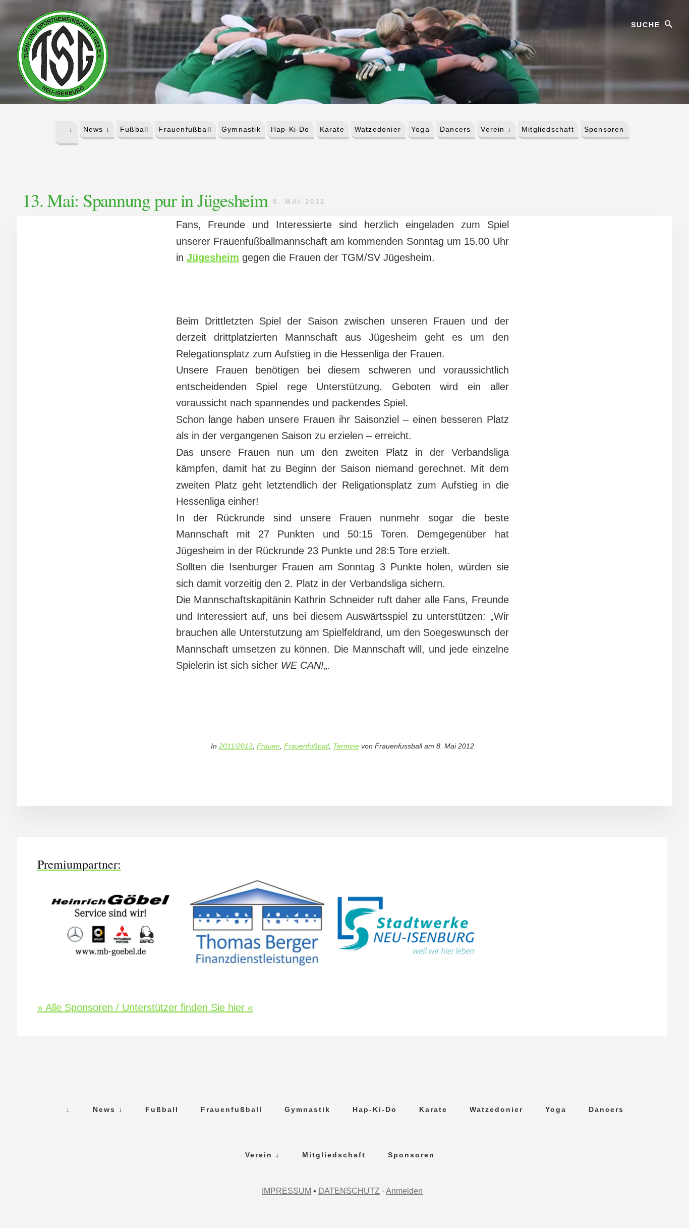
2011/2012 (236, 746)
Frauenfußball (306, 746)
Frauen (268, 746)
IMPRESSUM (286, 1191)
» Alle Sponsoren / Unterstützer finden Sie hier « (145, 1007)
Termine (346, 746)
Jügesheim (213, 257)
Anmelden (404, 1191)
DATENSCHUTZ (349, 1191)
